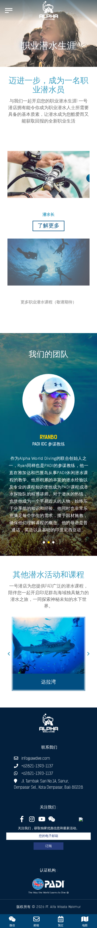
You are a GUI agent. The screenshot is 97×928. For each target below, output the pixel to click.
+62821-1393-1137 (37, 766)
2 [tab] (49, 542)
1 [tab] (44, 542)
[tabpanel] (48, 454)
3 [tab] (53, 542)
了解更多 (48, 226)
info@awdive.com (35, 759)
